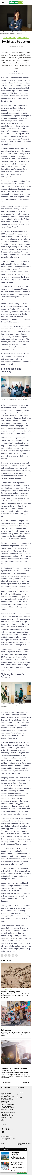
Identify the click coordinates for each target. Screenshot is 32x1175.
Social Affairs (6, 989)
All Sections (20, 1092)
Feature (4, 1066)
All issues (19, 1095)
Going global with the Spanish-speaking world (17, 1164)
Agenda (3, 1027)
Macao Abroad (23, 37)
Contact (3, 1147)
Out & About (6, 1030)
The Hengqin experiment (15, 1153)
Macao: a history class (10, 992)
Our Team (19, 1097)
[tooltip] (2, 955)
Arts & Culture (9, 37)
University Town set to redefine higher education (14, 1069)
